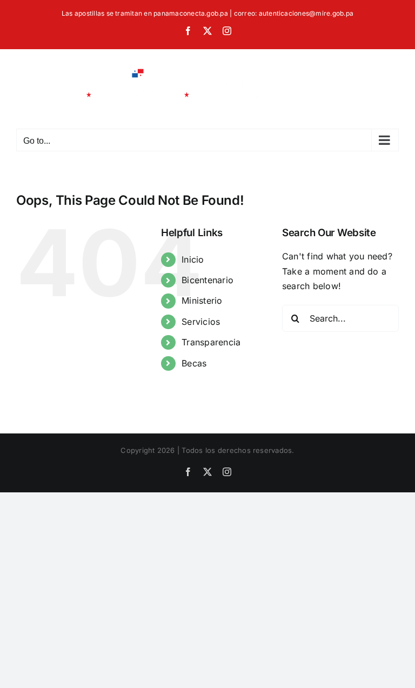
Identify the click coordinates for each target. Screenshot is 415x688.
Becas (194, 363)
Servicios (201, 321)
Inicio (193, 259)
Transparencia (211, 342)
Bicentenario (207, 280)
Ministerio (202, 300)
